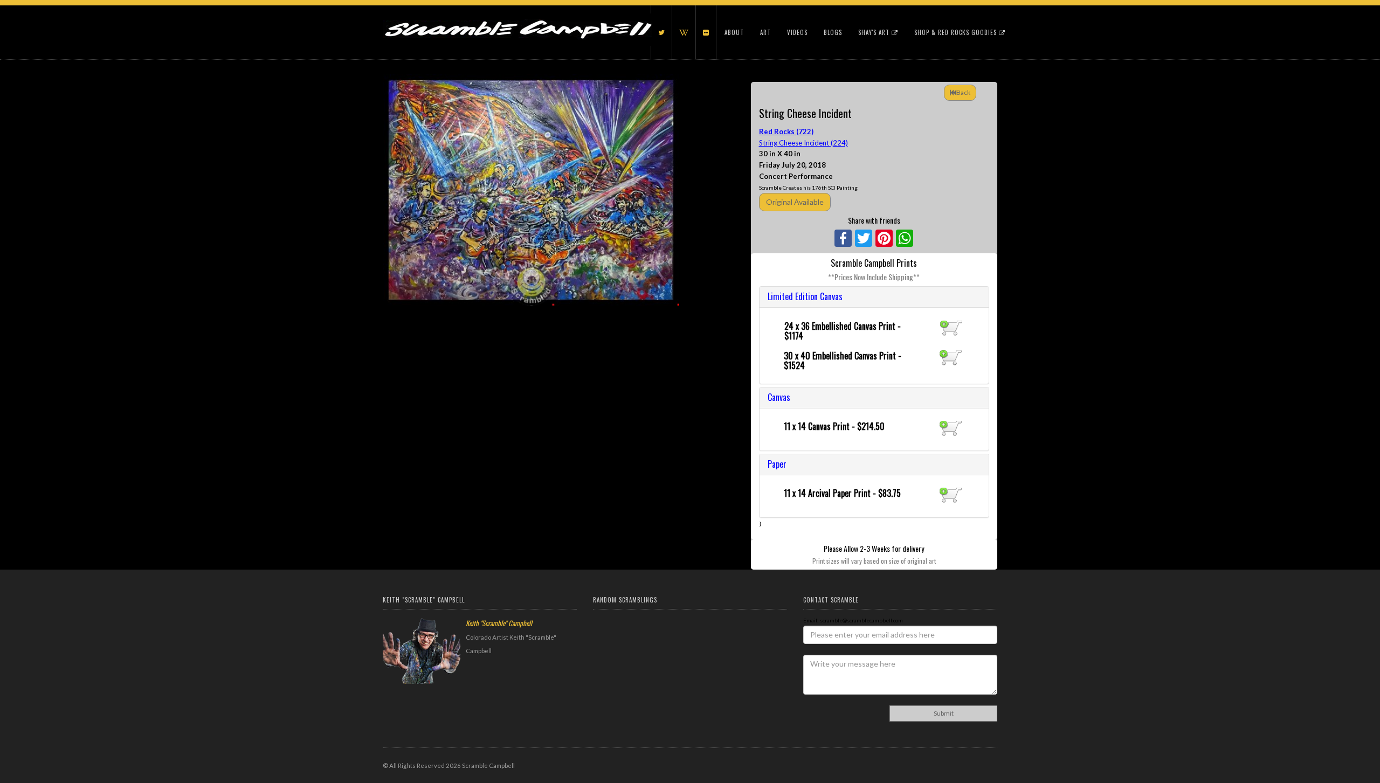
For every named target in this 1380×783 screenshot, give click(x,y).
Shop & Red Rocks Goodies (956, 32)
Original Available (795, 201)
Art (765, 32)
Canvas (779, 397)
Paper (777, 464)
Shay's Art (875, 32)
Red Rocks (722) (786, 131)
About (734, 32)
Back (963, 92)
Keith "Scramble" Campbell (499, 623)
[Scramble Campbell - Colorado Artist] (517, 18)
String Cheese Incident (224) (803, 142)
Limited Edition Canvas (805, 296)
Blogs (833, 32)
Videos (797, 32)
